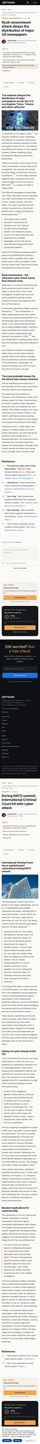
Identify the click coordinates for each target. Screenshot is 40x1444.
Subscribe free (20, 597)
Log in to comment (20, 568)
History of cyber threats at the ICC (15, 831)
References (7, 71)
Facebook (5, 712)
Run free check (20, 675)
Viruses (4, 720)
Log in (35, 2)
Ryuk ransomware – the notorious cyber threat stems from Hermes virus (19, 61)
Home (4, 9)
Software (5, 724)
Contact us (5, 757)
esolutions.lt (15, 708)
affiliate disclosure (31, 770)
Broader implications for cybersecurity (16, 835)
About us (5, 739)
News (10, 9)
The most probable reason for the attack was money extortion (18, 66)
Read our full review (20, 632)
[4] (14, 310)
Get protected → (20, 627)
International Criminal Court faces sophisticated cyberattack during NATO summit (19, 827)
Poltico (21, 1366)
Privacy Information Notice (10, 746)
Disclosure (5, 753)
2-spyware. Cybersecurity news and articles (21, 489)
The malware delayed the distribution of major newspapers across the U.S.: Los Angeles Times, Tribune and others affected (20, 54)
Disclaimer (5, 750)
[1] (33, 132)
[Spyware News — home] (8, 2)
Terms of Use (6, 743)
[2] (14, 174)
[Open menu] (27, 2)
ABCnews (28, 1359)
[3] (12, 184)
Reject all (17, 1440)
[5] (30, 335)
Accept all (7, 1440)
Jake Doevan (12, 40)
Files (3, 727)
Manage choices (29, 1440)
